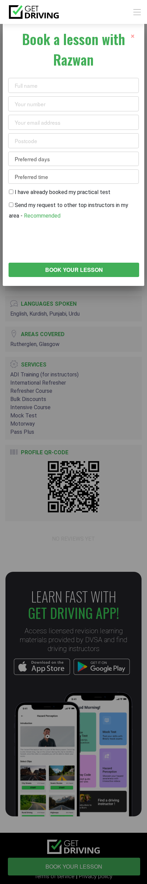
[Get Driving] (33, 12)
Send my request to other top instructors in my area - (68, 210)
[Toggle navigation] (135, 12)
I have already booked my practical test (61, 192)
